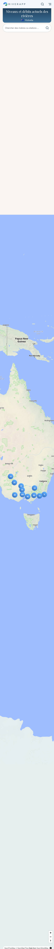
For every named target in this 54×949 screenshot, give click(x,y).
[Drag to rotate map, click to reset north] (51, 941)
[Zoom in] (51, 933)
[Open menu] (49, 4)
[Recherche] (42, 4)
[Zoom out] (51, 937)
